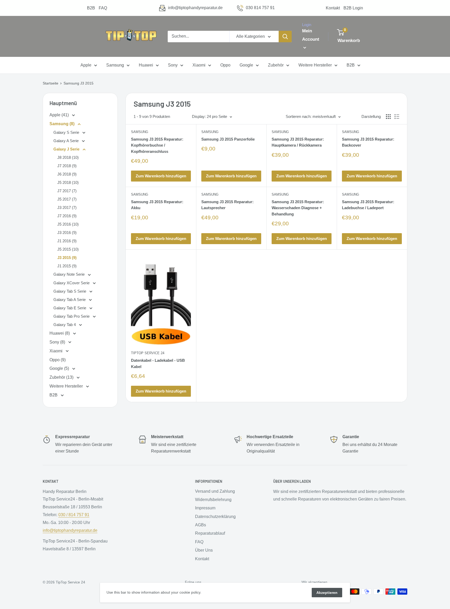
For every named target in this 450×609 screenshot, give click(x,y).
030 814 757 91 (260, 7)
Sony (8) (57, 342)
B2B (91, 8)
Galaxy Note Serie (69, 274)
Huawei (146, 65)
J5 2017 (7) (67, 199)
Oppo (225, 65)
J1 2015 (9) (67, 266)
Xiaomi (198, 65)
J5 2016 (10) (68, 224)
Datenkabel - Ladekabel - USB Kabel (158, 363)
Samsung (115, 65)
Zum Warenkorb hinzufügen (161, 176)
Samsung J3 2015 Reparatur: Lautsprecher (227, 205)
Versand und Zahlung (215, 491)
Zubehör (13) (61, 377)
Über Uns (204, 550)
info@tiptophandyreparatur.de (195, 7)
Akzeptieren (327, 592)
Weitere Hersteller (315, 65)
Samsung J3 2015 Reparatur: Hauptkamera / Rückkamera (298, 142)
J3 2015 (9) (67, 257)
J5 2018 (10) (68, 182)
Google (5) (59, 368)
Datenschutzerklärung (215, 516)
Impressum (205, 508)
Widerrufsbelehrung (213, 499)
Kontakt (333, 8)
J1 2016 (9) (67, 241)
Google (246, 65)
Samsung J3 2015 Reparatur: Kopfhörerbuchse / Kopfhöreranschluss (157, 145)
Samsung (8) (62, 124)
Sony (173, 65)
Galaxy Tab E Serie (70, 308)
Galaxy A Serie (66, 140)
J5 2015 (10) (68, 249)
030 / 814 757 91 (73, 514)
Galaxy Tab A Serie (70, 299)
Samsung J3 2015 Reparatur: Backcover (368, 142)
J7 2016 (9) (67, 216)
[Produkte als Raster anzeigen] (388, 116)
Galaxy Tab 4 (65, 324)
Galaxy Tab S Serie (70, 291)
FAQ (103, 8)
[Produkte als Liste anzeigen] (397, 116)
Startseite (50, 83)
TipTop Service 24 (147, 353)
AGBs (200, 525)
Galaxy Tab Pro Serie (72, 316)
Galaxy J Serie (66, 149)
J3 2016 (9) (67, 232)
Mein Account (310, 35)
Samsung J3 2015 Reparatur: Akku (157, 205)
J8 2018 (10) (68, 157)
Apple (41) (59, 115)
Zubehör (276, 65)
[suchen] (285, 36)
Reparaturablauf (210, 533)
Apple (85, 65)
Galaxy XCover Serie (72, 283)
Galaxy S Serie (66, 132)
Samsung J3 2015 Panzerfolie (228, 139)
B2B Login (353, 8)
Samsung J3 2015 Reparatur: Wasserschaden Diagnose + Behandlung (298, 208)
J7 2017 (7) (67, 191)
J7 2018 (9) (67, 166)
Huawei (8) (60, 333)
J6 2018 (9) (67, 174)
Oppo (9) (57, 360)
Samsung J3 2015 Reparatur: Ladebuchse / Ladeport (368, 205)
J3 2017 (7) (67, 207)
